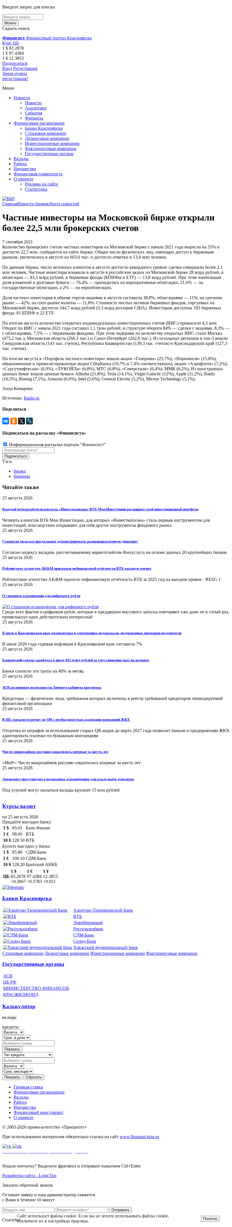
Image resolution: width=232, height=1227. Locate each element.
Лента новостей (64, 203)
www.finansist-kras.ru (139, 1136)
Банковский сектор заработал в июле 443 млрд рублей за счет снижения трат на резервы (75, 660)
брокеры (22, 476)
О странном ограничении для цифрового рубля (41, 596)
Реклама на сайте (41, 184)
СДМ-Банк (83, 935)
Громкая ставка (28, 1087)
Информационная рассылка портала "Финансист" (57, 444)
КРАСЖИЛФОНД (20, 994)
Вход (7, 68)
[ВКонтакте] (5, 421)
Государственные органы (49, 153)
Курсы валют (19, 806)
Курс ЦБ (10, 43)
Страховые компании (45, 133)
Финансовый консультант (38, 1112)
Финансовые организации (39, 123)
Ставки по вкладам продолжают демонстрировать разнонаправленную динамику (70, 541)
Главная (10, 203)
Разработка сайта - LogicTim (29, 1175)
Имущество (25, 168)
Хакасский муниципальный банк (105, 947)
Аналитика (35, 107)
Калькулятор (18, 1006)
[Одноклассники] (13, 421)
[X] (21, 421)
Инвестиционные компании (52, 143)
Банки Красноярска (44, 128)
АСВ (7, 975)
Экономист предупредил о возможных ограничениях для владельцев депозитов (68, 779)
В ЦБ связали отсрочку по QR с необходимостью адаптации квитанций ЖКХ (66, 719)
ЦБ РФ (9, 982)
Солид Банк (84, 941)
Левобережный (88, 922)
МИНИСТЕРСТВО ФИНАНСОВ (36, 988)
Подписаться (14, 63)
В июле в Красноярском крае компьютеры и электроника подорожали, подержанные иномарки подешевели (91, 633)
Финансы (34, 118)
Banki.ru (31, 398)
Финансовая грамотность (38, 173)
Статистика (36, 189)
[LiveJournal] (29, 421)
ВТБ (77, 916)
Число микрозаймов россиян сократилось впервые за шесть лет (55, 752)
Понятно (210, 1219)
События (33, 113)
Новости (22, 97)
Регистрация (25, 68)
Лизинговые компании (47, 138)
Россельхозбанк (88, 928)
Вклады (21, 158)
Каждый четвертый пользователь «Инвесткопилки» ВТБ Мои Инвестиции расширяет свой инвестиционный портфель (100, 509)
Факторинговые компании (50, 148)
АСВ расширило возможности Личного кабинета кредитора (51, 687)
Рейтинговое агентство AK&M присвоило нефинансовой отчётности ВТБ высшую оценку (77, 568)
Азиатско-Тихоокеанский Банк (103, 910)
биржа (20, 471)
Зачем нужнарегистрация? (15, 76)
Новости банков (33, 203)
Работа (20, 163)
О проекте (23, 179)
